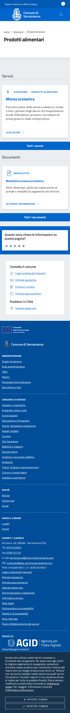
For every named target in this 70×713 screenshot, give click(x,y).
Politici (5, 377)
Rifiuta (37, 699)
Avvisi (5, 506)
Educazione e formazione (15, 421)
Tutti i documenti (35, 217)
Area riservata (10, 619)
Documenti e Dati (11, 387)
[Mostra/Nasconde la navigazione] (6, 14)
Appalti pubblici (10, 431)
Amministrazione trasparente (18, 593)
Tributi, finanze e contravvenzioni (20, 467)
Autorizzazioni (10, 415)
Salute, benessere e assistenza (19, 426)
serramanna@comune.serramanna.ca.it (32, 558)
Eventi (5, 529)
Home (7, 32)
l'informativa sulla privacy (19, 690)
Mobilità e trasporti (12, 447)
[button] (21, 4)
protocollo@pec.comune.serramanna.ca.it (29, 563)
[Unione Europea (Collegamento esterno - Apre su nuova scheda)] (35, 330)
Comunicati (8, 501)
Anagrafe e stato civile (14, 410)
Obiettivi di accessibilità (15, 614)
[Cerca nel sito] (61, 14)
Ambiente (7, 462)
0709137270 (13, 553)
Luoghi (5, 524)
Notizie (6, 495)
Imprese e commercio (13, 478)
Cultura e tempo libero (14, 472)
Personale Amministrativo (16, 382)
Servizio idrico (9, 452)
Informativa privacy (12, 598)
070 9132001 (13, 547)
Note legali (8, 603)
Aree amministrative (13, 367)
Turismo (6, 436)
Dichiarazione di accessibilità (18, 608)
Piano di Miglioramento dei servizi (20, 624)
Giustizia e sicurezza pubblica (18, 457)
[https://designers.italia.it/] (34, 643)
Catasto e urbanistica (13, 405)
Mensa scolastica (20, 99)
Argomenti (18, 32)
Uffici (5, 372)
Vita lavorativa (10, 441)
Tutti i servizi (35, 146)
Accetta (37, 706)
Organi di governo (12, 361)
